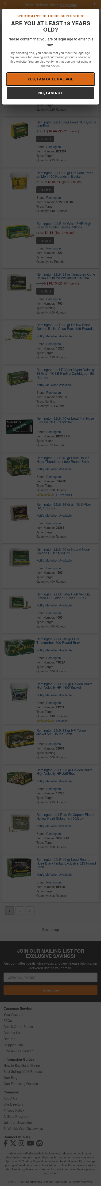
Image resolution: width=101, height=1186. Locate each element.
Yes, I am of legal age (50, 79)
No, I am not (50, 92)
